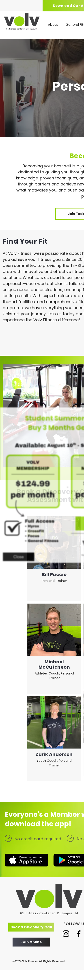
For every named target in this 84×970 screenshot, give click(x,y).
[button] (18, 556)
